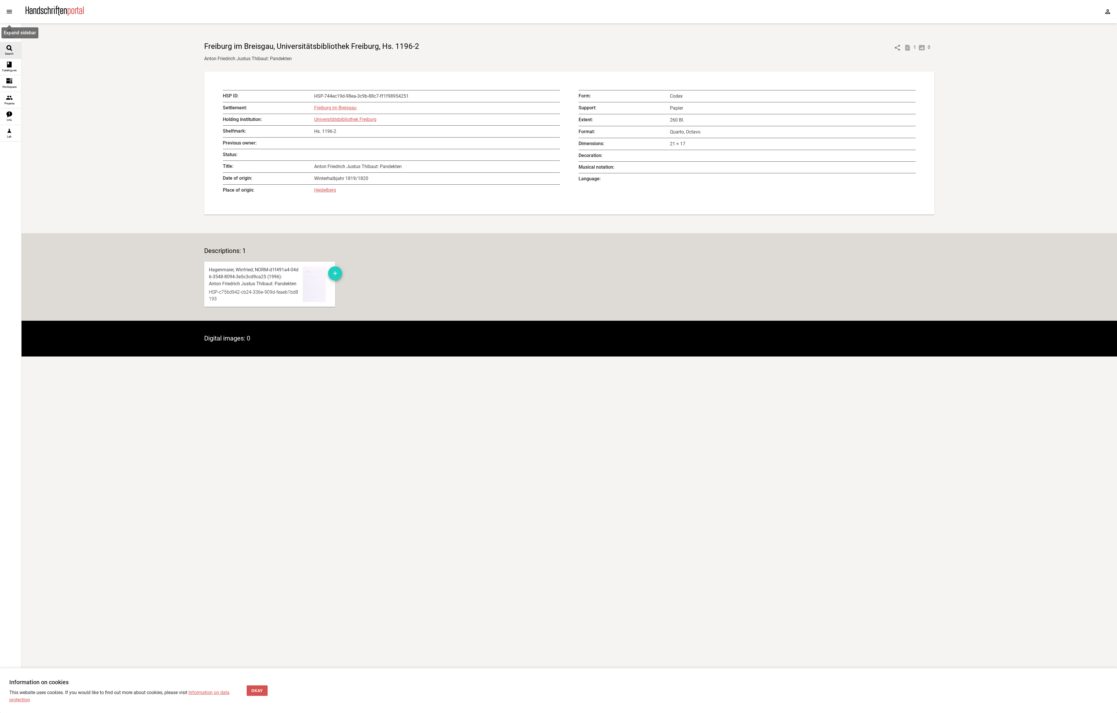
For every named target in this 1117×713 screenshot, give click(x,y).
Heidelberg (325, 190)
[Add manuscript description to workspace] (335, 273)
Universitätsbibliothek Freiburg (345, 119)
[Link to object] (897, 48)
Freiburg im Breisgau (335, 107)
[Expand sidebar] (9, 11)
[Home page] (55, 14)
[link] (10, 34)
